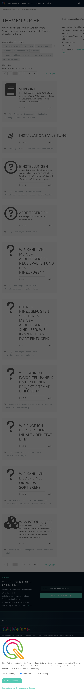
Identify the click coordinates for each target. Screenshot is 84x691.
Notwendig (10, 673)
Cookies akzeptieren (11, 681)
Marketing (44, 673)
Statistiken (27, 673)
